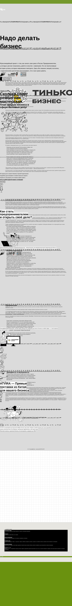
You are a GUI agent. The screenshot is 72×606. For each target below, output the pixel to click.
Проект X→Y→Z (7, 547)
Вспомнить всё (7, 540)
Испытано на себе (7, 530)
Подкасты (6, 533)
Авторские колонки (8, 544)
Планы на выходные (8, 537)
